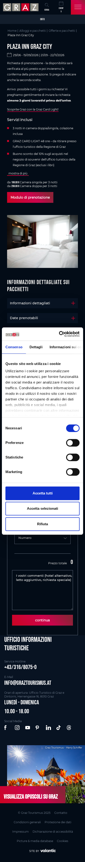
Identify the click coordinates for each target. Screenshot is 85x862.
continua (42, 620)
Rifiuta (42, 524)
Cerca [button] (46, 9)
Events (61, 10)
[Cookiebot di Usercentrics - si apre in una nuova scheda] (60, 334)
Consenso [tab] (13, 347)
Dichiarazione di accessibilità (53, 831)
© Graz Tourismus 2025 (34, 813)
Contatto (60, 813)
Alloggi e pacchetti (32, 30)
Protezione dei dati (58, 822)
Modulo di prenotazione (30, 197)
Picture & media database (35, 841)
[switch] (73, 443)
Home (12, 30)
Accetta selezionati (42, 508)
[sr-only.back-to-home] (21, 7)
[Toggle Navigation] (78, 7)
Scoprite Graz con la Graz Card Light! (33, 109)
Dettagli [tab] (36, 347)
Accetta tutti (43, 493)
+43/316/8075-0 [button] (20, 667)
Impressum (20, 831)
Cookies (62, 841)
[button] (7, 728)
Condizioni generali (27, 822)
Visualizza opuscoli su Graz (31, 796)
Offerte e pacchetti (62, 30)
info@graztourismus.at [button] (27, 682)
